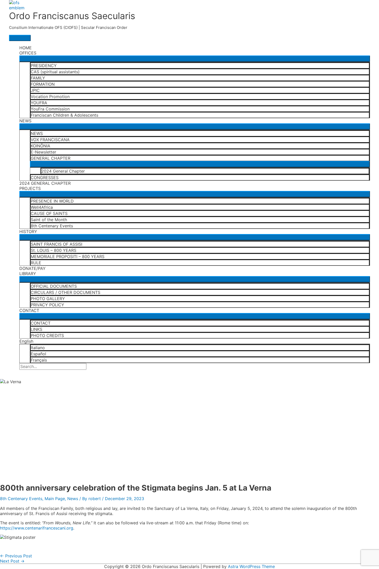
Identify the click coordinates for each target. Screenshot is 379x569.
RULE (36, 262)
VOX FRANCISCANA (50, 139)
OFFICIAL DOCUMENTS (54, 286)
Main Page (55, 498)
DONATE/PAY (32, 268)
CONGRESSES (45, 177)
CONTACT (41, 323)
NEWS (37, 133)
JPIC (35, 90)
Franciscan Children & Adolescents (64, 115)
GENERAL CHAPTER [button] (50, 158)
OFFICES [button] (27, 52)
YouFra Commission (50, 108)
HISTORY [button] (28, 231)
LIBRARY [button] (27, 273)
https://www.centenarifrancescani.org (36, 528)
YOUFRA (39, 102)
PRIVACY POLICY (47, 304)
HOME (25, 47)
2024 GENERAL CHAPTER (45, 183)
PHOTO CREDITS (47, 335)
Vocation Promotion (50, 96)
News (72, 498)
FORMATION (43, 84)
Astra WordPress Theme (251, 566)
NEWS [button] (25, 120)
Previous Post (16, 555)
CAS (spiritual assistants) (55, 71)
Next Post (12, 561)
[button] (20, 372)
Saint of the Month (49, 219)
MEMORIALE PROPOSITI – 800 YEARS (67, 256)
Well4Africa (42, 207)
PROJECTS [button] (30, 188)
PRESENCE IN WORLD (52, 201)
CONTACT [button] (29, 310)
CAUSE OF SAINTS (49, 213)
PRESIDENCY (44, 65)
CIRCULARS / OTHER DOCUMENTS (65, 292)
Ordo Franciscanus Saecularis (72, 15)
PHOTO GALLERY (48, 298)
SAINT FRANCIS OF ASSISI (56, 244)
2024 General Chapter (63, 171)
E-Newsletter (43, 152)
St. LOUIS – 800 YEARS (53, 250)
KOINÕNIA (40, 145)
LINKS (36, 329)
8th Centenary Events (52, 225)
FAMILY (38, 78)
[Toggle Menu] (194, 58)
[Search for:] (52, 366)
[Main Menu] (20, 38)
